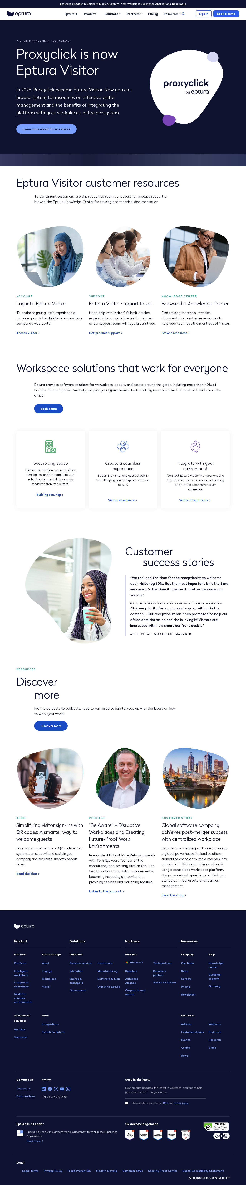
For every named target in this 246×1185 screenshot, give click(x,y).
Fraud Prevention (79, 1171)
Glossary (214, 986)
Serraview (20, 1037)
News (184, 971)
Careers (186, 979)
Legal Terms (30, 1171)
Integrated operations (21, 984)
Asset (45, 963)
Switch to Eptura (53, 1032)
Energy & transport (76, 981)
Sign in (203, 14)
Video (212, 1048)
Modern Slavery (106, 1171)
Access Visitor (26, 332)
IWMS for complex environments (23, 998)
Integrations (50, 1024)
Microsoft (136, 962)
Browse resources (174, 332)
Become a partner (159, 973)
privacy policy (181, 1103)
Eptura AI (71, 14)
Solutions (111, 14)
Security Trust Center (162, 1171)
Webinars (215, 1024)
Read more (179, 4)
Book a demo (226, 14)
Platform (20, 963)
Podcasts (215, 1032)
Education (76, 971)
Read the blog (26, 873)
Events (185, 1040)
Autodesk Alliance (131, 981)
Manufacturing (107, 971)
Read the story (173, 895)
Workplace (49, 979)
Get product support (104, 332)
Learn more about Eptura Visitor (46, 129)
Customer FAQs (132, 1171)
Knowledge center (216, 965)
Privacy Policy (53, 1171)
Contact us (23, 1088)
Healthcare (104, 963)
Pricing (153, 14)
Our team (187, 963)
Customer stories (192, 1032)
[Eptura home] (19, 13)
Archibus (20, 1029)
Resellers (131, 971)
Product (90, 14)
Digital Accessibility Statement (203, 1171)
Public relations (25, 1096)
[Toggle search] (183, 13)
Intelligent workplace (21, 973)
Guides (185, 1048)
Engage (47, 971)
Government (78, 990)
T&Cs (165, 1103)
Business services (81, 963)
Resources (171, 14)
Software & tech (108, 979)
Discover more (51, 726)
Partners (133, 14)
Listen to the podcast (105, 891)
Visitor (46, 987)
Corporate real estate (135, 992)
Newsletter (188, 994)
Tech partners (162, 963)
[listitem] (44, 1089)
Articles (186, 1024)
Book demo (48, 408)
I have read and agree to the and (160, 1103)
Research (215, 1040)
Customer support (215, 977)
